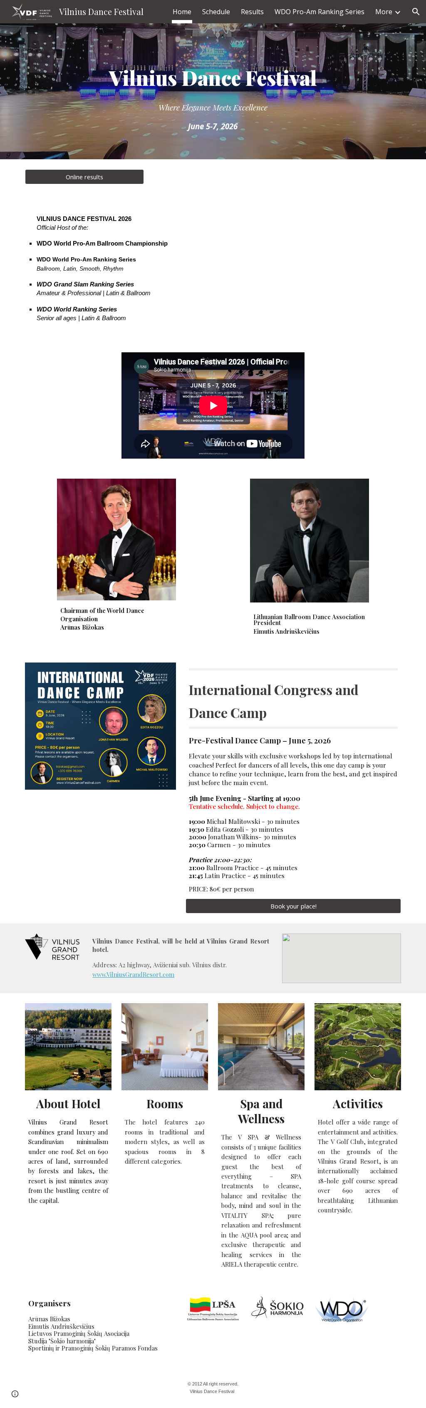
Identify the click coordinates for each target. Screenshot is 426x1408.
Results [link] (252, 11)
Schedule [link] (216, 11)
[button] (416, 12)
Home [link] (182, 11)
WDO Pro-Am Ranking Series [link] (319, 11)
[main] (213, 91)
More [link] (383, 11)
